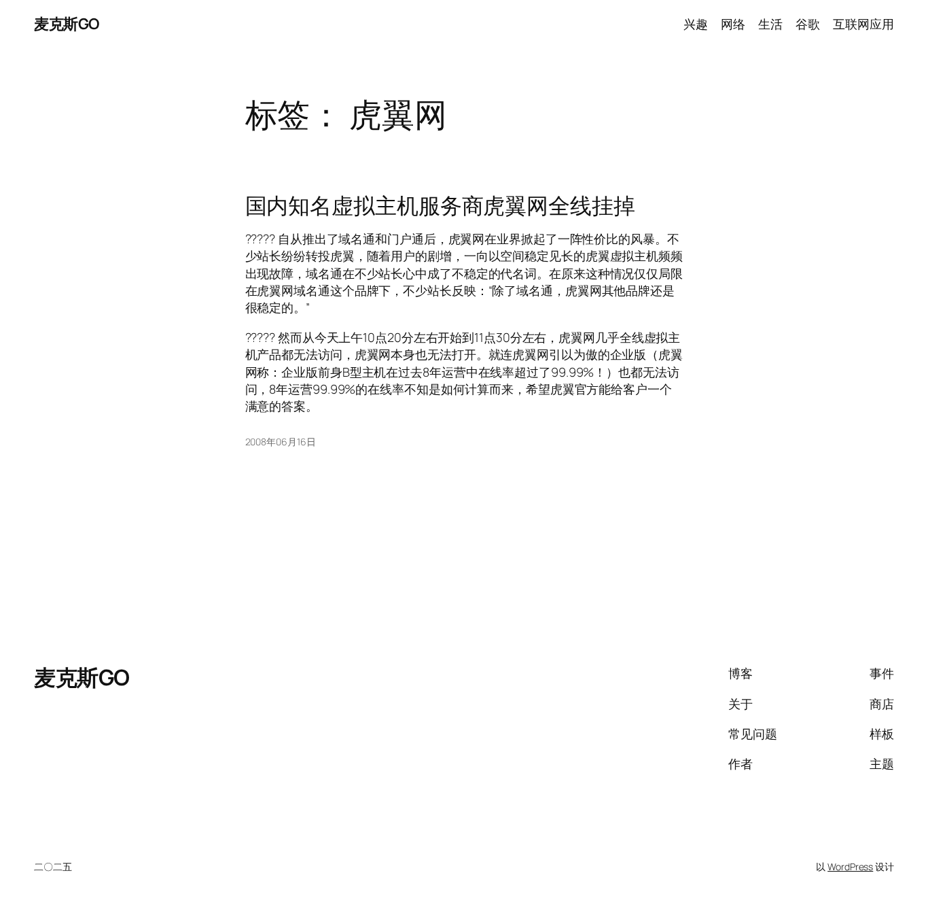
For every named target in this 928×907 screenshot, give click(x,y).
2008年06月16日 (280, 441)
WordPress (850, 866)
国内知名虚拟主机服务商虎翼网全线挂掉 (440, 205)
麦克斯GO (66, 24)
